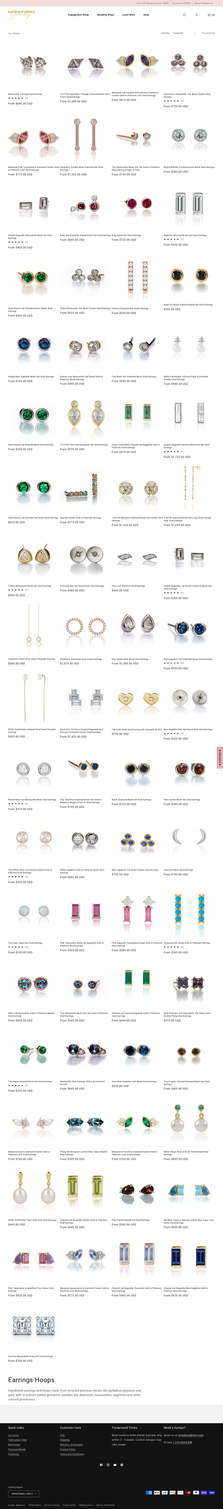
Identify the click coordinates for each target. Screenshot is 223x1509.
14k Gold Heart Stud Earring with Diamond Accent (137, 729)
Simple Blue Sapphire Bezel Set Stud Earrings (31, 376)
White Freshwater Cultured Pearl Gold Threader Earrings (32, 730)
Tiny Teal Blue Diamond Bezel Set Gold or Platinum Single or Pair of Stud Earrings (81, 801)
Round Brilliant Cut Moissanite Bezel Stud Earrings (189, 167)
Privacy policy (69, 1505)
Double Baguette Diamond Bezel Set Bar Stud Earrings (186, 446)
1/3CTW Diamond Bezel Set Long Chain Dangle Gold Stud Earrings (187, 519)
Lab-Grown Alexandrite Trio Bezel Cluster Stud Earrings (187, 95)
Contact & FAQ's (181, 3)
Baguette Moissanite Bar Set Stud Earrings (185, 235)
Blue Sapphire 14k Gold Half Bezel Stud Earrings (188, 659)
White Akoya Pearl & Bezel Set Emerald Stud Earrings (186, 1153)
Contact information (105, 1505)
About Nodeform (203, 3)
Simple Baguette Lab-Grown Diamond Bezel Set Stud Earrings (188, 587)
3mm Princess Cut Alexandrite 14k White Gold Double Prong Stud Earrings (187, 1014)
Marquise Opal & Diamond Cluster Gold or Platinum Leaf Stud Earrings (29, 1153)
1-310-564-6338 (182, 1442)
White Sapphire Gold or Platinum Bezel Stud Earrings (82, 871)
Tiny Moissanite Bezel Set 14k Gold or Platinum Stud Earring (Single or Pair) (136, 168)
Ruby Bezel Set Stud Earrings (126, 235)
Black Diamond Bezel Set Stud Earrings (131, 799)
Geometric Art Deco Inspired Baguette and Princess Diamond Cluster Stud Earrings (81, 730)
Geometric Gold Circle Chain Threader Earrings (31, 659)
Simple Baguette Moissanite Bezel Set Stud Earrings (30, 236)
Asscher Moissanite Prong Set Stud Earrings (30, 1356)
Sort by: (166, 33)
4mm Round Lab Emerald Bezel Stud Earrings (31, 444)
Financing (13, 1454)
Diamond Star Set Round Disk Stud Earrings (82, 586)
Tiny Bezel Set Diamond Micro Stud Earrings (134, 376)
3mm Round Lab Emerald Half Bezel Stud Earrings (33, 518)
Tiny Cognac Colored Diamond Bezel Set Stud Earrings (186, 1082)
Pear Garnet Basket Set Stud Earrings (131, 1220)
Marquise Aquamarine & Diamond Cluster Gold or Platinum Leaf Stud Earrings (84, 1289)
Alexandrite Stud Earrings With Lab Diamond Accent (82, 1082)
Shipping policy (86, 1505)
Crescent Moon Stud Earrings (178, 870)
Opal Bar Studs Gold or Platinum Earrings (80, 518)
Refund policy (35, 1505)
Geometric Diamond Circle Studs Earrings (81, 659)
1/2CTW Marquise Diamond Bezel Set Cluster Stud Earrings (137, 519)
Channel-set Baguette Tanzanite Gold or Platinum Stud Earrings (136, 1289)
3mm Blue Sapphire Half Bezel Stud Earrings (134, 1081)
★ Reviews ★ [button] (220, 757)
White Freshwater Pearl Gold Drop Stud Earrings (32, 1220)
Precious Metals (17, 1449)
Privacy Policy (67, 1449)
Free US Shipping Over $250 (153, 3)
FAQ (62, 1435)
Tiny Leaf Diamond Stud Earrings (128, 586)
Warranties (14, 1444)
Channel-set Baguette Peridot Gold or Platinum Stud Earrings (83, 1221)
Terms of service (52, 1505)
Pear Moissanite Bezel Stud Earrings (130, 659)
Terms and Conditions (72, 1454)
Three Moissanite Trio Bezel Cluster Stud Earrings (85, 308)
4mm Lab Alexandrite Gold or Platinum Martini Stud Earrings (31, 1014)
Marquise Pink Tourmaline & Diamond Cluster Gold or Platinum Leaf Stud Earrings (33, 168)
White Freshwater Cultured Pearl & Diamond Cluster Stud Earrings (186, 378)
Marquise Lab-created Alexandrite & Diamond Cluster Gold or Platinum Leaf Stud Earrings (135, 94)
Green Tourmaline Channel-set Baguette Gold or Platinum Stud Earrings (136, 446)
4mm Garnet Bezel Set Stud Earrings (182, 799)
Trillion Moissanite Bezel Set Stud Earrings (29, 586)
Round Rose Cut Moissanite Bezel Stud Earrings (32, 799)
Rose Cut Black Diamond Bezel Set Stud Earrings (188, 304)
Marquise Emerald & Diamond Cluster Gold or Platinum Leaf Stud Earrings (134, 1153)
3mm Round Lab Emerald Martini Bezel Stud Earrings (30, 309)
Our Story (13, 1435)
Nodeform (20, 1505)
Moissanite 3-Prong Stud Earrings (25, 94)
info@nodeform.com (191, 1435)
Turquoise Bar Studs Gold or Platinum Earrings (187, 943)
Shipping (65, 1440)
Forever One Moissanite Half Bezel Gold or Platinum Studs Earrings (81, 378)
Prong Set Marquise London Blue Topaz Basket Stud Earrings (83, 1153)
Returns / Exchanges (71, 1444)
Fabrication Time (17, 1440)
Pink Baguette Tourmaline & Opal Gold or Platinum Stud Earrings (137, 944)
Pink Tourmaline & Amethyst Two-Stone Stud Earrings (31, 1289)
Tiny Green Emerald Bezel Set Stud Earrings (30, 1081)
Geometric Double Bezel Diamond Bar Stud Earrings (81, 168)
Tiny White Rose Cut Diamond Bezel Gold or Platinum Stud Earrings (30, 871)
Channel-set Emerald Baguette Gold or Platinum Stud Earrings (136, 1014)
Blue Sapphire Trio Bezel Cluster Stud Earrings (135, 870)
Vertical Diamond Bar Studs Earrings (130, 308)
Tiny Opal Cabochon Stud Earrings (25, 943)
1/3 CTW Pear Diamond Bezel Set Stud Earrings (84, 444)
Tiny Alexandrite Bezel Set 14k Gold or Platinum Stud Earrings (84, 1014)
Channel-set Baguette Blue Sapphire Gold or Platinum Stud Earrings (186, 1289)
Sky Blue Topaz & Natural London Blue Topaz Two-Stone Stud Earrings (189, 1221)
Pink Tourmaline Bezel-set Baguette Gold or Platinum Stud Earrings (82, 944)
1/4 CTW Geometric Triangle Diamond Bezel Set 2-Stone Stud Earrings (85, 95)
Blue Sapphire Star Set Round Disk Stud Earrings (188, 729)
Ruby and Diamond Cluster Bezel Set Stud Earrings (85, 235)
